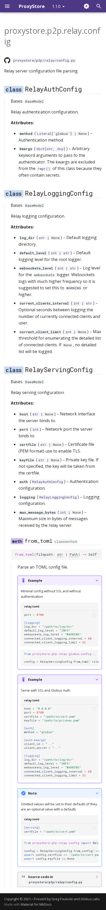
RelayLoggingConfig (58, 497)
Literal (44, 133)
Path (74, 554)
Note (32, 793)
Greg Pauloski (62, 899)
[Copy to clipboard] (97, 554)
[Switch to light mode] (86, 6)
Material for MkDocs (36, 904)
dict (41, 148)
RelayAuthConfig (47, 481)
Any (60, 148)
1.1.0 (56, 6)
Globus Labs (90, 899)
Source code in (55, 879)
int (54, 253)
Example (35, 580)
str (50, 148)
